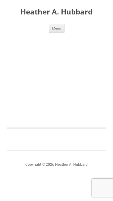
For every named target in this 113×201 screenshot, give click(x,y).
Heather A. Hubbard (56, 12)
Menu (56, 28)
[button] (98, 54)
